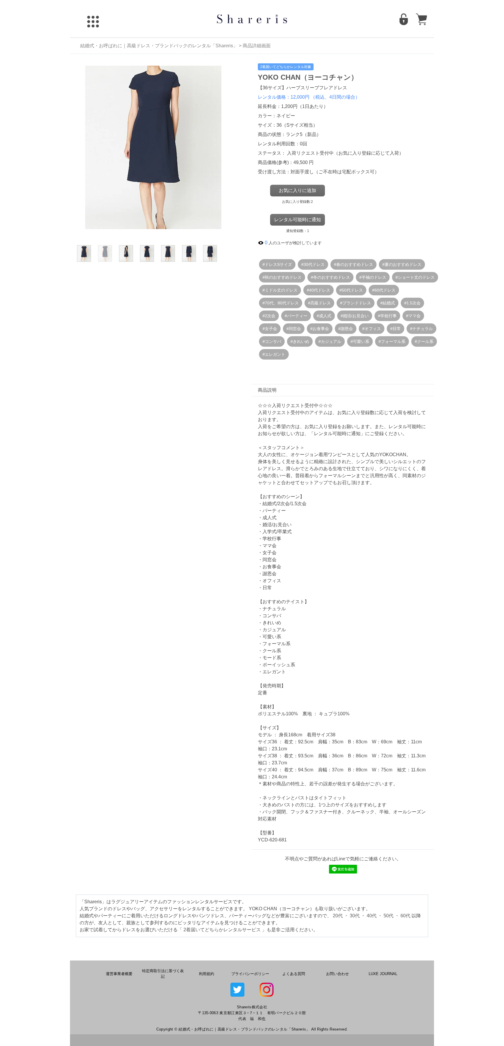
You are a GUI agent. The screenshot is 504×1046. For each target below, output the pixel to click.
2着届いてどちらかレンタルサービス (222, 929)
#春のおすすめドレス (353, 264)
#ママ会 (413, 315)
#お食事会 (319, 328)
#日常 (395, 328)
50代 (388, 915)
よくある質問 (293, 974)
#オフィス (371, 328)
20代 (338, 915)
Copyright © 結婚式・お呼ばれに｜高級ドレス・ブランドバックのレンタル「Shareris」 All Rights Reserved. (252, 1029)
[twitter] (237, 990)
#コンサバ (271, 341)
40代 (372, 915)
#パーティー (296, 315)
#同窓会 (293, 328)
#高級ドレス (319, 303)
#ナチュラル (421, 328)
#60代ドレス (384, 290)
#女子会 (269, 328)
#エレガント (273, 354)
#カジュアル (329, 341)
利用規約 (206, 974)
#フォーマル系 (392, 341)
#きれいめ (299, 341)
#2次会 (268, 315)
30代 (355, 915)
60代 (405, 915)
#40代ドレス (318, 290)
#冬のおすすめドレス (330, 277)
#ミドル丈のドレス (280, 290)
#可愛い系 (360, 341)
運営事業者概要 (119, 974)
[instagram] (266, 990)
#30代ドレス (313, 264)
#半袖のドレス (372, 277)
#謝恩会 (345, 328)
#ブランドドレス (355, 303)
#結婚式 (387, 303)
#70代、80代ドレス (280, 303)
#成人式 (324, 315)
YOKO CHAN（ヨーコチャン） (308, 77)
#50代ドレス (351, 290)
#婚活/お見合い (355, 315)
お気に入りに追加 (297, 190)
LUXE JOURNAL (383, 974)
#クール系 (424, 341)
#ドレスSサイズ (277, 264)
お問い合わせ (337, 974)
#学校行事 (387, 315)
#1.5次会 (412, 303)
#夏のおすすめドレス (401, 264)
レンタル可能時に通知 (297, 219)
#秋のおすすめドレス (282, 277)
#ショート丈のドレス (415, 277)
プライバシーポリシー (250, 974)
